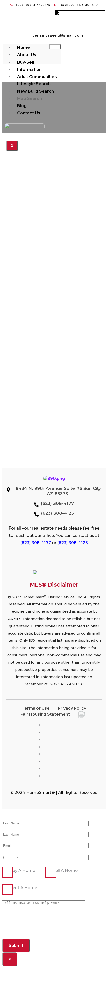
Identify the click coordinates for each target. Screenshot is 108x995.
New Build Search (35, 91)
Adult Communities (37, 76)
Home (23, 47)
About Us (26, 54)
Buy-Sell (25, 62)
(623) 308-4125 (72, 542)
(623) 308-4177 (35, 542)
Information (29, 69)
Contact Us (28, 113)
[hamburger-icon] (55, 46)
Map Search (29, 98)
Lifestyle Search (34, 83)
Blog (22, 105)
